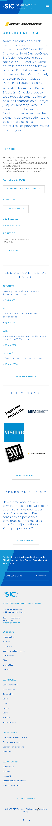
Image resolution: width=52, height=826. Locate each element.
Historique (7, 646)
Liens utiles (8, 665)
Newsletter (8, 776)
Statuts (6, 642)
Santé (5, 713)
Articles (6, 771)
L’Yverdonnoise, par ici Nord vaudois (23, 358)
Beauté (6, 699)
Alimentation (9, 690)
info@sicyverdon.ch (11, 623)
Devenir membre (10, 685)
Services (7, 718)
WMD (25, 812)
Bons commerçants (12, 785)
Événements (8, 767)
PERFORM (7, 752)
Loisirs (5, 704)
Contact (6, 670)
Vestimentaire (9, 722)
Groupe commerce (11, 742)
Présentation (9, 637)
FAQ (5, 660)
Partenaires (8, 656)
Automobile (8, 694)
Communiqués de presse (14, 781)
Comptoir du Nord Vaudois (15, 738)
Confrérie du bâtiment (13, 747)
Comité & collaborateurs (14, 651)
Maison (6, 708)
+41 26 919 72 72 (11, 226)
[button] (23, 820)
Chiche (42, 809)
